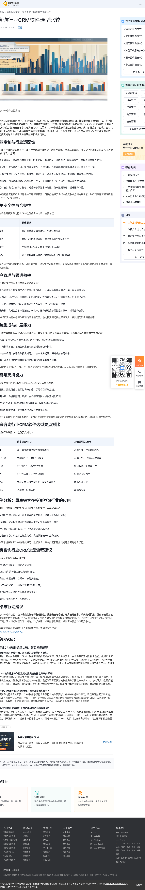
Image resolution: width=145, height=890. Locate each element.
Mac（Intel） (99, 844)
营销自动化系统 (9, 836)
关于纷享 (67, 827)
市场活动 (46, 844)
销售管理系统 (8, 832)
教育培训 (26, 860)
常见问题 (46, 832)
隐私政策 (66, 856)
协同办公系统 (48, 875)
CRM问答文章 (13, 12)
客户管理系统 (25, 875)
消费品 (25, 836)
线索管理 (131, 100)
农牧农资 (26, 852)
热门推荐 (6, 870)
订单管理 (131, 107)
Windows (97, 840)
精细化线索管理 (133, 202)
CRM (2, 12)
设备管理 (131, 121)
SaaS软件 (27, 832)
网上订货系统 (37, 875)
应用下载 (95, 827)
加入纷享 (66, 844)
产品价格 (46, 840)
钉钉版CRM (7, 856)
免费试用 (107, 741)
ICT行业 (26, 844)
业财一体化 (89, 875)
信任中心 (66, 840)
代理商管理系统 (9, 848)
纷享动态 (66, 836)
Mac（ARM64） (100, 848)
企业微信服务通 (9, 860)
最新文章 (15, 870)
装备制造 (26, 840)
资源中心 (47, 827)
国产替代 (97, 875)
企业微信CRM (8, 852)
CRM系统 (15, 875)
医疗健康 (26, 848)
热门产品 (7, 827)
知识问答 (46, 856)
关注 (20, 27)
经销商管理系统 (9, 844)
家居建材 (26, 856)
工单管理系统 (78, 875)
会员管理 (131, 114)
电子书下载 (47, 848)
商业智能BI (58, 875)
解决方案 (27, 827)
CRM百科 (47, 860)
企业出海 (105, 875)
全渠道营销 (131, 93)
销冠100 (113, 875)
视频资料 (46, 852)
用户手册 (46, 836)
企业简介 (66, 832)
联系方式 (66, 848)
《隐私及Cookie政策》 (115, 883)
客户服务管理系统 (10, 840)
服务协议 (66, 852)
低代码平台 (68, 875)
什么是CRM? (132, 175)
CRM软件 (7, 875)
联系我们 (120, 827)
